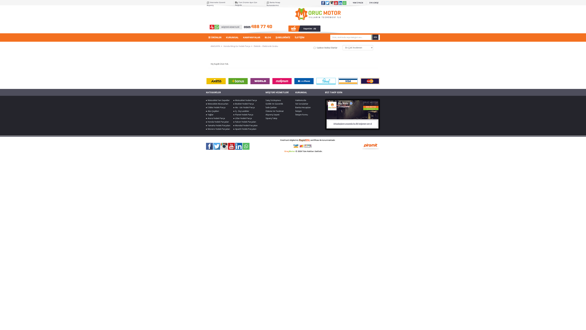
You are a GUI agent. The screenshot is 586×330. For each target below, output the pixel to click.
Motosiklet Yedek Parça (245, 100)
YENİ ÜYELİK (358, 3)
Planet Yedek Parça (243, 114)
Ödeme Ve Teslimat (275, 111)
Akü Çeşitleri (213, 111)
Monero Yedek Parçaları (218, 129)
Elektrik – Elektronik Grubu (266, 46)
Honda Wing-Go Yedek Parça (237, 46)
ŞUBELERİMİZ (283, 37)
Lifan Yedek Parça (243, 118)
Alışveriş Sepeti (272, 114)
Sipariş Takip (271, 118)
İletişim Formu (301, 114)
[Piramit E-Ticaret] (370, 146)
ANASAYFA (215, 46)
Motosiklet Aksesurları (217, 103)
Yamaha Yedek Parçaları (218, 125)
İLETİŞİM (299, 37)
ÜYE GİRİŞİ (373, 3)
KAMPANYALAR (251, 37)
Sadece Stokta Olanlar (327, 47)
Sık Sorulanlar (301, 103)
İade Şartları (271, 107)
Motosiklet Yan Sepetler (218, 100)
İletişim (298, 111)
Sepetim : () (309, 28)
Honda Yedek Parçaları (218, 121)
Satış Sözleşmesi (273, 100)
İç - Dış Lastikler (241, 111)
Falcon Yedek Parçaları (245, 121)
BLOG (268, 37)
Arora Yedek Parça (216, 118)
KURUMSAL (232, 37)
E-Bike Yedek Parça (216, 107)
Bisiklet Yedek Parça (244, 103)
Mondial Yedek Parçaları (246, 125)
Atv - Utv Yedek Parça (244, 107)
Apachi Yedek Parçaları (245, 129)
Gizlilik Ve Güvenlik (274, 103)
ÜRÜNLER (215, 37)
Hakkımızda (300, 100)
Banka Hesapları (303, 107)
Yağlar (210, 114)
